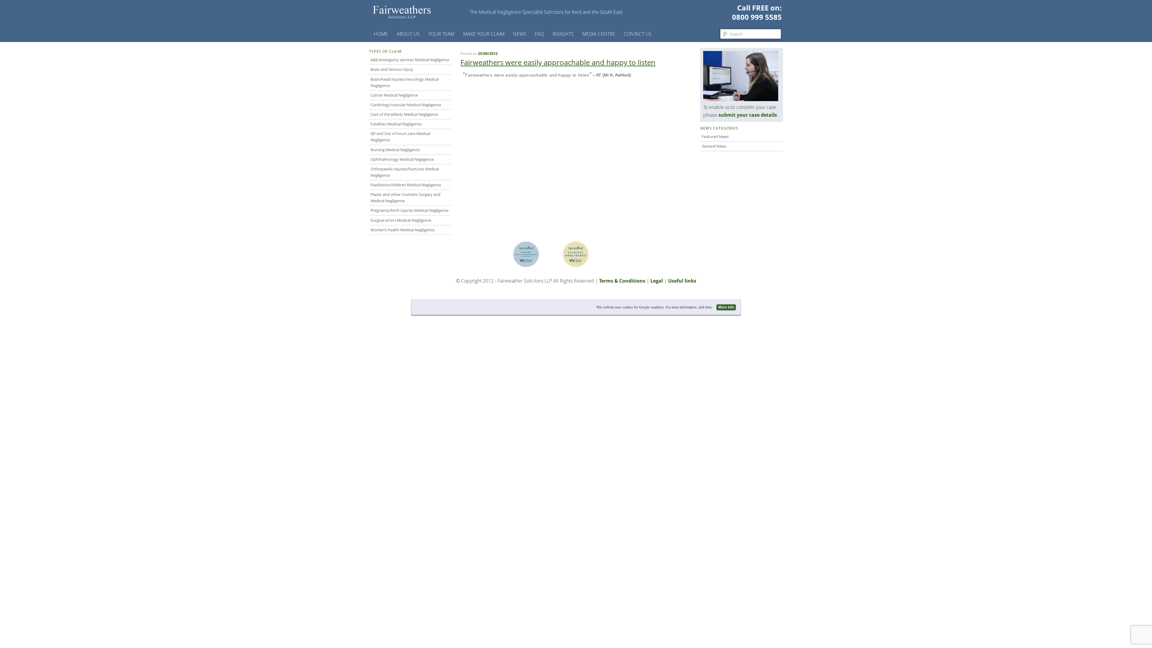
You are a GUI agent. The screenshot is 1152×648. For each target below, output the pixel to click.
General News (714, 146)
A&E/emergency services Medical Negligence (409, 59)
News (519, 34)
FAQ (539, 34)
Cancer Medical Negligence (394, 95)
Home (381, 34)
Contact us (638, 34)
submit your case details (747, 115)
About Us (408, 34)
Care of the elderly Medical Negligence (404, 114)
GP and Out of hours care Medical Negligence (400, 136)
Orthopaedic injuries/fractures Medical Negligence (404, 172)
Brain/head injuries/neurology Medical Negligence (404, 82)
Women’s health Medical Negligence (402, 229)
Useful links (682, 281)
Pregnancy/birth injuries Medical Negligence (409, 210)
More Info (726, 307)
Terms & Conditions (622, 281)
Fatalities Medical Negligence (396, 124)
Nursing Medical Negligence (395, 149)
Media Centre (598, 34)
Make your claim (484, 34)
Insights (563, 34)
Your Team (441, 34)
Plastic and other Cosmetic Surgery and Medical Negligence (405, 197)
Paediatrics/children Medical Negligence (405, 185)
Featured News (715, 136)
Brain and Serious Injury (391, 69)
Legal (656, 281)
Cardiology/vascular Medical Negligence (405, 104)
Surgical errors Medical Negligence (400, 220)
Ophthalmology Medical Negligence (402, 159)
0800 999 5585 (757, 17)
